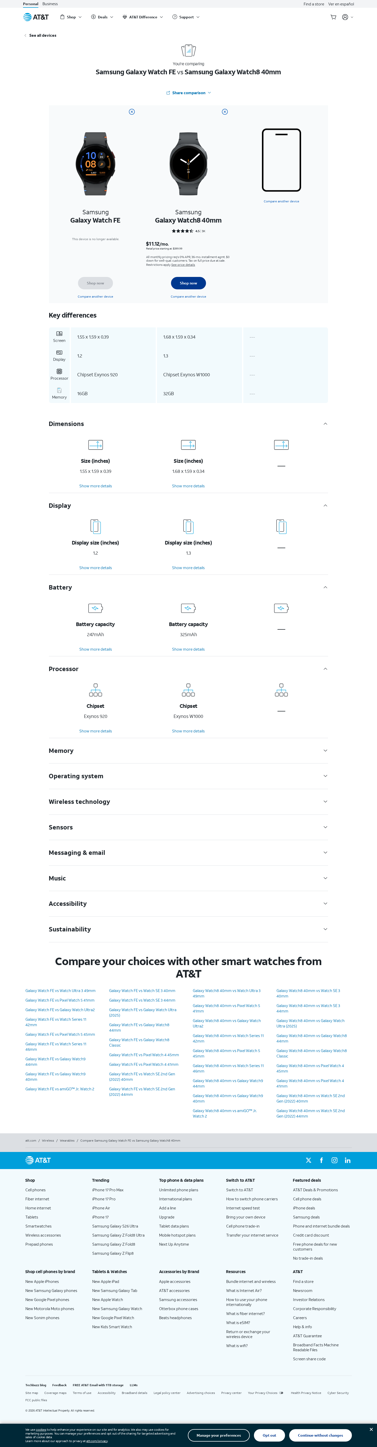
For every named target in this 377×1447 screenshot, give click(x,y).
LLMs (134, 1385)
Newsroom (302, 1290)
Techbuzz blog (35, 1385)
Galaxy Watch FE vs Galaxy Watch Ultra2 (60, 1009)
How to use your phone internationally (246, 1302)
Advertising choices (201, 1393)
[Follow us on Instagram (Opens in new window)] (334, 1160)
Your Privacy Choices (263, 1393)
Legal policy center (167, 1393)
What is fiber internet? (245, 1313)
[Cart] (333, 17)
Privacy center (231, 1393)
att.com (30, 1140)
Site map (31, 1393)
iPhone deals (304, 1207)
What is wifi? (237, 1345)
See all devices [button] (42, 35)
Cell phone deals (307, 1198)
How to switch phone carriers (252, 1198)
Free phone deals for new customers (315, 1247)
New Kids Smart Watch (112, 1326)
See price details (183, 265)
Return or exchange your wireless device (248, 1334)
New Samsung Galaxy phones (51, 1290)
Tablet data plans (174, 1226)
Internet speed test (243, 1207)
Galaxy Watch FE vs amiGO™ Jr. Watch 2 (59, 1088)
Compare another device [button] (281, 201)
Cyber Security (338, 1393)
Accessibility (107, 1393)
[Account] (348, 17)
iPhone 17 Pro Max (108, 1189)
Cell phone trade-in (243, 1226)
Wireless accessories (43, 1235)
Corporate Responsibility (314, 1308)
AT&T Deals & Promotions (315, 1189)
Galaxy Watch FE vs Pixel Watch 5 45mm (60, 1034)
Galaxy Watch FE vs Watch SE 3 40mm (142, 990)
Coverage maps (55, 1393)
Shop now (95, 283)
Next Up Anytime (174, 1244)
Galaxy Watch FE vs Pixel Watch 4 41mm (144, 1064)
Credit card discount (311, 1235)
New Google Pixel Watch (113, 1317)
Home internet (38, 1207)
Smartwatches (38, 1226)
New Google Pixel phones (47, 1299)
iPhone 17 (100, 1217)
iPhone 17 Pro (104, 1198)
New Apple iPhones (42, 1281)
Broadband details (134, 1393)
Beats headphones (175, 1317)
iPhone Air (101, 1207)
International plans (175, 1198)
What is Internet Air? (244, 1290)
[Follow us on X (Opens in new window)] (308, 1160)
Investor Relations (309, 1299)
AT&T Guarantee (307, 1335)
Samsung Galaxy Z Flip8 (113, 1253)
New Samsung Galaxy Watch (117, 1308)
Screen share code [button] (309, 1358)
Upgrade (166, 1217)
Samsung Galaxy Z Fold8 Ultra (118, 1235)
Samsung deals (306, 1217)
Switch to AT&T (239, 1189)
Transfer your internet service (252, 1235)
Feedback (59, 1385)
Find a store (314, 4)
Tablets (31, 1217)
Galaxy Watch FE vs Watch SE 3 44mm (142, 1000)
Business (50, 3)
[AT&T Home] (36, 17)
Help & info (302, 1326)
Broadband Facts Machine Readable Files (316, 1347)
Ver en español (341, 4)
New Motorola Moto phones (49, 1308)
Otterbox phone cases (178, 1308)
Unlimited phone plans (178, 1189)
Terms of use (82, 1393)
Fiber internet (37, 1198)
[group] (54, 1180)
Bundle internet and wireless (251, 1281)
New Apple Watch (107, 1299)
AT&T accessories (174, 1290)
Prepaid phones (39, 1244)
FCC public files (36, 1400)
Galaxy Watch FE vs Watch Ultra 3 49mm (60, 990)
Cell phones (35, 1189)
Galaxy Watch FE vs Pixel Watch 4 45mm (144, 1054)
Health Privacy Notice (306, 1393)
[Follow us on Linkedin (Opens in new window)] (347, 1160)
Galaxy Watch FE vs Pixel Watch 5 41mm (60, 1000)
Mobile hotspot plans (177, 1235)
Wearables (67, 1140)
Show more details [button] (95, 485)
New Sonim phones (42, 1317)
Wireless (48, 1140)
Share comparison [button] (188, 92)
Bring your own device (245, 1217)
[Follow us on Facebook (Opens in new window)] (321, 1160)
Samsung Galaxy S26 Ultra (115, 1226)
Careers (300, 1317)
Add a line (167, 1207)
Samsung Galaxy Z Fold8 (113, 1244)
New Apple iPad (105, 1281)
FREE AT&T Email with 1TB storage (98, 1385)
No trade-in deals (308, 1258)
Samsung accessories (178, 1299)
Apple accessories (174, 1281)
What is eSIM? (238, 1322)
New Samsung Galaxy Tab (114, 1290)
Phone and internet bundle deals (321, 1226)
